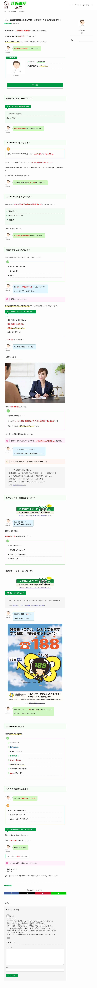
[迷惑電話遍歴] (16, 5)
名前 (7, 967)
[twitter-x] (82, 33)
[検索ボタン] (91, 5)
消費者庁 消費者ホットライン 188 (37, 703)
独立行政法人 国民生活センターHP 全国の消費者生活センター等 (35, 515)
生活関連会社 (7, 23)
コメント (9, 947)
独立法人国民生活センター (19, 485)
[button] (11, 893)
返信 (8, 937)
